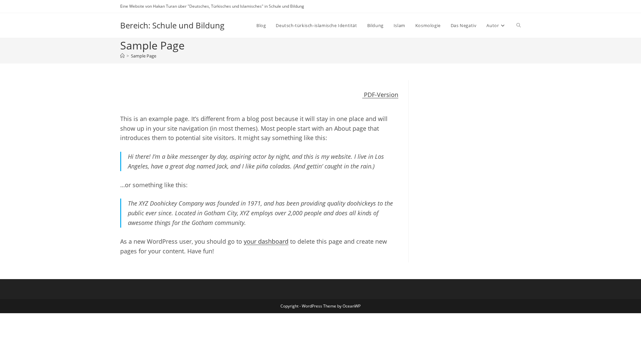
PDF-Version (380, 95)
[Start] (122, 56)
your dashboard (266, 241)
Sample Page (143, 56)
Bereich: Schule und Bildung (172, 25)
